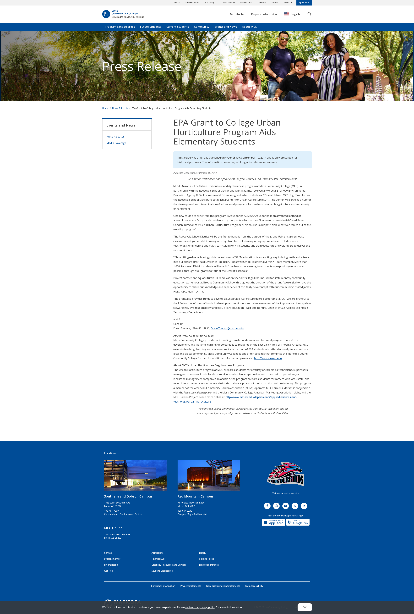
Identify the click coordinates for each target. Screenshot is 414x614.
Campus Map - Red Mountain (193, 514)
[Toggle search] (309, 14)
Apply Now (304, 2)
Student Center (192, 2)
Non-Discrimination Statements (223, 585)
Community (201, 26)
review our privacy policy (200, 607)
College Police (206, 558)
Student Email (246, 2)
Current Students (177, 26)
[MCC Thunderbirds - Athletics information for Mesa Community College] (285, 474)
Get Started (237, 14)
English (295, 14)
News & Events (120, 108)
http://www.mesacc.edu (268, 358)
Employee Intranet (209, 564)
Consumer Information (163, 585)
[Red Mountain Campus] (209, 476)
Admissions (157, 552)
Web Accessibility (254, 585)
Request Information (264, 14)
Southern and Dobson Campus (128, 496)
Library (274, 2)
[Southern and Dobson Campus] (135, 476)
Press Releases (115, 136)
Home (105, 108)
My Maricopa (210, 2)
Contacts (262, 2)
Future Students (150, 26)
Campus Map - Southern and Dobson (123, 514)
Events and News (225, 26)
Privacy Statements (190, 585)
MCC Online (113, 528)
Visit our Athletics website (285, 493)
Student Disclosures (162, 570)
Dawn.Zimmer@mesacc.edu (227, 328)
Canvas (176, 2)
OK (304, 607)
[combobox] (294, 14)
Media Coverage (116, 143)
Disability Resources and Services (169, 564)
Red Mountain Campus (196, 496)
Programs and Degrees (120, 26)
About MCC (249, 26)
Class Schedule (228, 2)
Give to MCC (288, 2)
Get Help (108, 570)
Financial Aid (158, 558)
